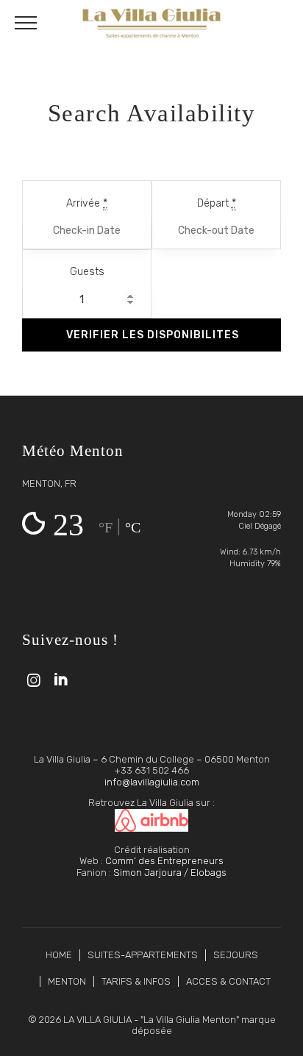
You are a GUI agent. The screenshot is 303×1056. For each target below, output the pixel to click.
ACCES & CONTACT (228, 981)
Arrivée (86, 203)
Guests (87, 271)
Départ (216, 203)
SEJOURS (235, 954)
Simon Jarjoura (147, 872)
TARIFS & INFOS (136, 981)
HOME (59, 954)
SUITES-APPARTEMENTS (143, 954)
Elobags (208, 872)
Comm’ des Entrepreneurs (164, 860)
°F (106, 527)
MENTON (67, 981)
